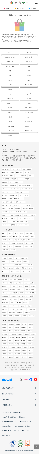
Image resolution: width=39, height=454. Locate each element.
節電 (5, 315)
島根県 (25, 347)
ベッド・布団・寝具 (8, 208)
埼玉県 (17, 330)
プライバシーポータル (26, 422)
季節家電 (5, 182)
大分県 (11, 357)
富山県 (12, 337)
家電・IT (31, 175)
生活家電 (14, 179)
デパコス (5, 309)
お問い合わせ (6, 412)
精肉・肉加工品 (27, 169)
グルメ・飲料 (6, 169)
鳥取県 (19, 347)
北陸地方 (5, 337)
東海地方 (31, 337)
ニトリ (24, 315)
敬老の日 (10, 98)
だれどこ (16, 363)
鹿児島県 (24, 357)
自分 (5, 258)
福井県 (24, 337)
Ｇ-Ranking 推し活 (25, 369)
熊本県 (4, 357)
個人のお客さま (8, 388)
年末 (10, 112)
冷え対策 (20, 312)
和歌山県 (5, 347)
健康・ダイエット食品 (8, 172)
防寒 (22, 299)
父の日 (29, 89)
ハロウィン (10, 103)
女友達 (11, 268)
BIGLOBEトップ (7, 435)
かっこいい (20, 289)
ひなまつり (29, 121)
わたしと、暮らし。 (10, 365)
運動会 (29, 98)
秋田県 (4, 327)
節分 (10, 121)
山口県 (11, 350)
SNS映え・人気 (7, 299)
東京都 (30, 330)
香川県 (31, 350)
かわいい (12, 289)
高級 (11, 283)
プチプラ (26, 302)
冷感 (15, 299)
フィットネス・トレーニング (26, 218)
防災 (11, 315)
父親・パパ (24, 258)
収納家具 (18, 208)
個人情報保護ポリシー (9, 422)
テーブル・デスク (7, 205)
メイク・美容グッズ (21, 175)
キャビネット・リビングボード (22, 205)
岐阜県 (4, 340)
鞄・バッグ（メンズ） (8, 192)
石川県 (18, 337)
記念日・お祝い (10, 57)
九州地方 (18, 353)
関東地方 (24, 327)
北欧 (29, 306)
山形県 (11, 327)
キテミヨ (19, 365)
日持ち (4, 283)
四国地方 (18, 350)
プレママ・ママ (26, 271)
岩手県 (24, 324)
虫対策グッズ (31, 309)
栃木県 (4, 330)
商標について (26, 431)
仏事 (29, 80)
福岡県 (24, 353)
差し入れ (10, 61)
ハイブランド (13, 306)
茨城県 (31, 327)
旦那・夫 (24, 268)
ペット (30, 264)
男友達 (4, 268)
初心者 (15, 292)
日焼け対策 (12, 312)
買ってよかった (7, 292)
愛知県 (17, 340)
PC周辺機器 (6, 179)
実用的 (33, 286)
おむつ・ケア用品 (7, 198)
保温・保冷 (13, 279)
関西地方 (30, 340)
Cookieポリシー (7, 426)
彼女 (17, 258)
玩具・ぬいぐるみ (19, 198)
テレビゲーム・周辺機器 (9, 225)
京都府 (11, 344)
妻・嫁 (31, 268)
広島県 (4, 350)
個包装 (20, 279)
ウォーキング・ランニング (9, 218)
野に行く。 (15, 367)
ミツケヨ (22, 367)
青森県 (18, 324)
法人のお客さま (8, 393)
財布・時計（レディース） (25, 185)
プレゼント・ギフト (23, 225)
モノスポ (7, 367)
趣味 (5, 221)
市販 (22, 292)
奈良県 (30, 344)
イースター (10, 85)
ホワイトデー (29, 126)
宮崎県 (17, 357)
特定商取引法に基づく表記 (23, 426)
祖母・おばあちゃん (21, 264)
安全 (27, 286)
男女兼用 (14, 296)
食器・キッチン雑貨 (8, 215)
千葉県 (23, 330)
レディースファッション (16, 182)
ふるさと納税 (10, 66)
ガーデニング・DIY (22, 221)
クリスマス (29, 107)
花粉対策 (27, 312)
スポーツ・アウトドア (29, 215)
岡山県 (32, 347)
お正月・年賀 (29, 112)
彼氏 (11, 258)
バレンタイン (10, 126)
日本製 (19, 302)
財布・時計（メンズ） (22, 192)
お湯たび (29, 363)
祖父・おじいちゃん (8, 264)
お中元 (29, 94)
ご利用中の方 (7, 405)
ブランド (5, 306)
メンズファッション (27, 188)
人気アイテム (20, 8)
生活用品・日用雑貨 (28, 208)
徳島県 (24, 350)
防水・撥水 (5, 302)
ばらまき (27, 279)
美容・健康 (19, 172)
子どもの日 (29, 85)
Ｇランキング (8, 363)
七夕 (10, 94)
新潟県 (33, 334)
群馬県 (11, 330)
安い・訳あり (19, 283)
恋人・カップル (15, 271)
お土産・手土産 (7, 236)
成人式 (29, 117)
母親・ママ (5, 261)
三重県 (23, 340)
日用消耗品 (5, 211)
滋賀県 (4, 344)
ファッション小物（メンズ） (10, 195)
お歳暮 (10, 107)
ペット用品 (12, 221)
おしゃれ (5, 289)
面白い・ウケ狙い (30, 289)
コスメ (27, 172)
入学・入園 (10, 131)
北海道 (4, 324)
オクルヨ (23, 363)
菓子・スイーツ (16, 169)
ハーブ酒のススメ (13, 370)
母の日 (10, 89)
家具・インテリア (20, 202)
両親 (13, 261)
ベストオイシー (28, 365)
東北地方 (11, 324)
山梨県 (20, 334)
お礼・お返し (29, 57)
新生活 (10, 135)
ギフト (10, 52)
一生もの (22, 306)
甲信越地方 (13, 334)
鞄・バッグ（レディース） (9, 185)
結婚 (29, 75)
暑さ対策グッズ (22, 309)
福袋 (10, 117)
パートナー (5, 271)
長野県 (26, 334)
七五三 (29, 103)
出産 (10, 80)
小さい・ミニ (6, 286)
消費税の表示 (17, 412)
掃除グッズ (18, 215)
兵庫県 (23, 344)
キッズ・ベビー (24, 195)
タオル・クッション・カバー (19, 211)
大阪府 (17, 344)
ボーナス (29, 61)
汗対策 (4, 312)
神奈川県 (5, 334)
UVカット (28, 299)
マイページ (33, 8)
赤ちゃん (26, 261)
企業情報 (5, 399)
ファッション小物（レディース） (11, 188)
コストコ (31, 315)
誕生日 (29, 52)
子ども (19, 261)
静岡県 (11, 340)
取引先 (17, 268)
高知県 (11, 353)
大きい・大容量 (29, 283)
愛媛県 (4, 353)
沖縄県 (31, 357)
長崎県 (31, 353)
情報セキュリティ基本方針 (10, 431)
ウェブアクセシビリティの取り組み (13, 417)
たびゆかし (29, 367)
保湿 (13, 302)
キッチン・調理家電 (24, 179)
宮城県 (31, 324)
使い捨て (5, 279)
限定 (21, 286)
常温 (14, 286)
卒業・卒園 (29, 131)
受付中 (7, 8)
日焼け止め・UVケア (8, 175)
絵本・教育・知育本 (8, 202)
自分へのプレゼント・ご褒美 (26, 296)
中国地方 (12, 347)
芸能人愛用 (5, 296)
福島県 (17, 327)
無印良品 (18, 315)
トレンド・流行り (30, 292)
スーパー (12, 309)
